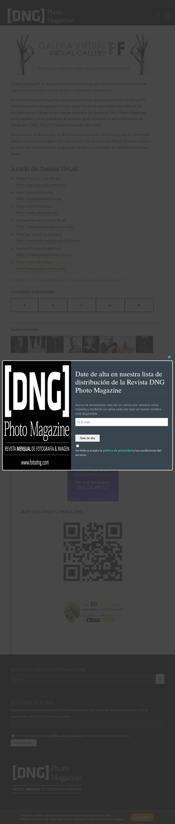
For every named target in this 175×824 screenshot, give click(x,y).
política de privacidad (118, 450)
